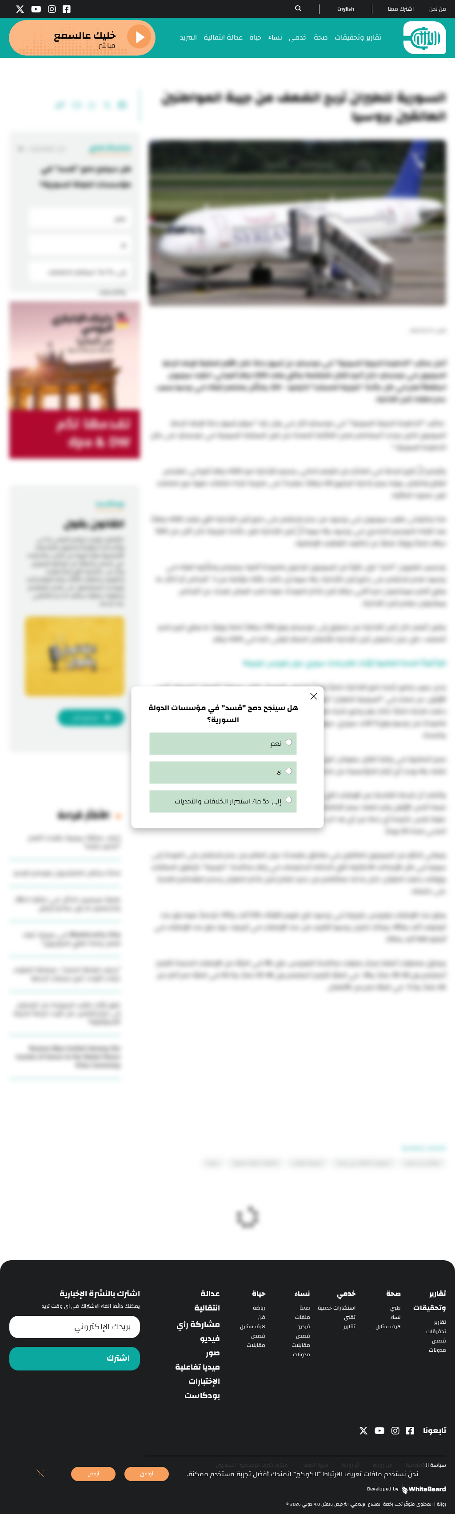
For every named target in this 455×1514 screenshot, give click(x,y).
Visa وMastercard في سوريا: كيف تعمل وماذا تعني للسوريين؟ (71, 939)
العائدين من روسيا (422, 1163)
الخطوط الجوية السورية (255, 1163)
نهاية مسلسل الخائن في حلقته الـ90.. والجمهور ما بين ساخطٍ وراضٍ (67, 904)
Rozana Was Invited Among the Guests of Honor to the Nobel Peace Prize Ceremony (68, 1057)
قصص (439, 1341)
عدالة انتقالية (223, 38)
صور (213, 1353)
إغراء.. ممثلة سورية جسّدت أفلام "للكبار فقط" (74, 842)
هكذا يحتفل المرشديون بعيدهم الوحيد (66, 873)
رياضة (259, 1308)
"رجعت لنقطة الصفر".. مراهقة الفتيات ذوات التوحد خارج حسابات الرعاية (66, 974)
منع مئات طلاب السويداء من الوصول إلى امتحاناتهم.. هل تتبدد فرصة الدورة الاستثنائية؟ (66, 1013)
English (345, 9)
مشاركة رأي (198, 1325)
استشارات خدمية (336, 1308)
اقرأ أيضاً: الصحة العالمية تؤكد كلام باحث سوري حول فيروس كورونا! (344, 663)
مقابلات (300, 1345)
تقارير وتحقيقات (358, 38)
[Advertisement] (297, 1055)
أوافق (146, 1474)
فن (261, 1317)
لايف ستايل (388, 1326)
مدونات (437, 1350)
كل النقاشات (46, 148)
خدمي (298, 38)
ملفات (302, 1317)
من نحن (437, 9)
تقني (349, 1317)
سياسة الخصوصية (426, 1465)
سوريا (213, 1163)
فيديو (303, 1326)
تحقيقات (436, 1331)
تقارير (440, 1322)
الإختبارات (204, 1381)
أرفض (93, 1474)
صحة (321, 38)
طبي (395, 1308)
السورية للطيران (307, 1163)
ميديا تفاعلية (197, 1367)
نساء (275, 38)
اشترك (118, 1358)
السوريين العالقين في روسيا (363, 1163)
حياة (255, 38)
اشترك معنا (401, 9)
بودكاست (202, 1396)
